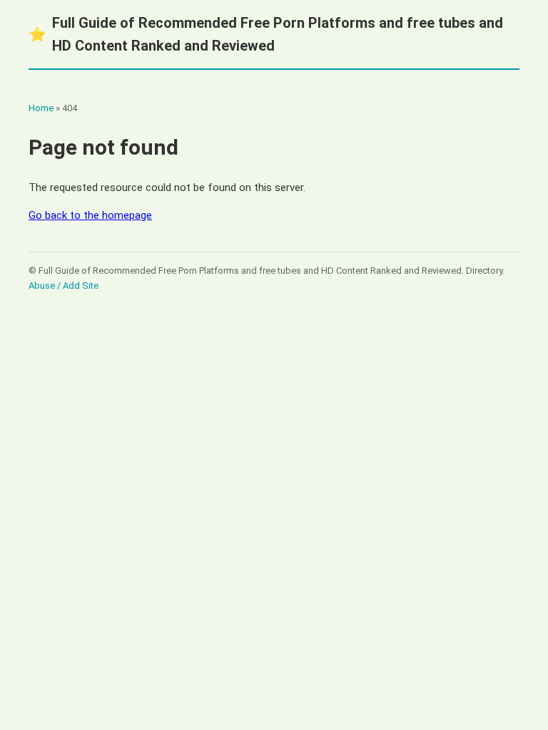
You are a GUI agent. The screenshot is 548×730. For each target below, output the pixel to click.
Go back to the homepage (90, 215)
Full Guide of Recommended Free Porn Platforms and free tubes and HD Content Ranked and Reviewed (266, 34)
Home (41, 108)
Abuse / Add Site (63, 285)
